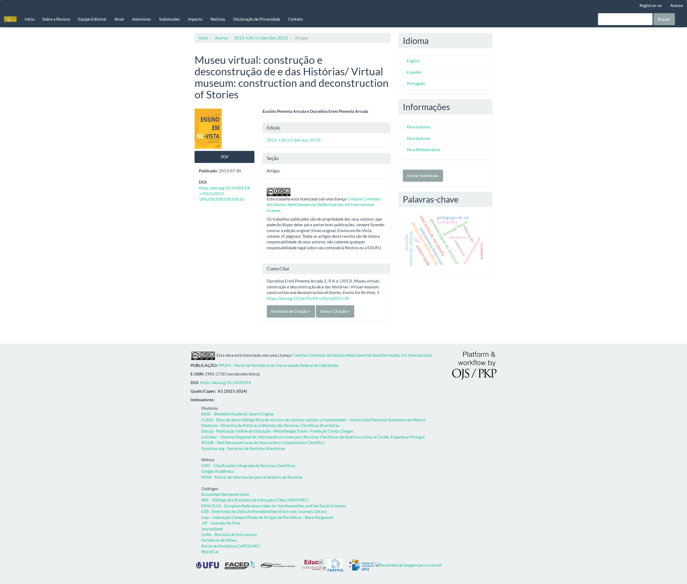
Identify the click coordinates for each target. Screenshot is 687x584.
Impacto (195, 19)
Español (414, 72)
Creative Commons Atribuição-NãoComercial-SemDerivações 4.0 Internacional (362, 355)
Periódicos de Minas (219, 540)
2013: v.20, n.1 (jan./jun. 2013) (261, 37)
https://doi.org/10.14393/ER (225, 382)
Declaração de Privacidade (256, 19)
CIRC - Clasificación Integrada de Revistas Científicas (248, 465)
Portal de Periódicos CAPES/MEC (230, 546)
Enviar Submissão (422, 175)
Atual (119, 19)
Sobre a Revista (56, 19)
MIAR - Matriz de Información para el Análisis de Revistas (252, 477)
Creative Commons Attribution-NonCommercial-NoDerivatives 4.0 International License (324, 204)
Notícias (217, 19)
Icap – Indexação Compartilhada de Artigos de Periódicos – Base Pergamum (267, 517)
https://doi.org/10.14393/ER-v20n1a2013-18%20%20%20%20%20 (224, 193)
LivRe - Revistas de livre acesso (229, 534)
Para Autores (418, 138)
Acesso (676, 5)
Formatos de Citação (289, 311)
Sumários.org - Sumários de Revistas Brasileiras (243, 448)
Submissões (169, 19)
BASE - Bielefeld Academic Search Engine (237, 413)
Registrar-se (651, 5)
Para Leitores (419, 126)
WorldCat (210, 551)
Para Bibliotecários (424, 149)
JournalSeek (212, 528)
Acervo (221, 37)
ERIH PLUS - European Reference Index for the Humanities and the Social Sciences (273, 505)
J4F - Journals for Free (220, 522)
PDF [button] (224, 156)
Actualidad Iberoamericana (225, 494)
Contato (295, 19)
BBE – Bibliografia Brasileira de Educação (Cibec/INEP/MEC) (255, 499)
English (413, 60)
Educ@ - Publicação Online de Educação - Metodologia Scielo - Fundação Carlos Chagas (277, 431)
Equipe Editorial (92, 19)
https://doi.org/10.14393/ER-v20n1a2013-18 (308, 298)
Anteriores (141, 19)
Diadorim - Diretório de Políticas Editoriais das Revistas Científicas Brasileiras (270, 425)
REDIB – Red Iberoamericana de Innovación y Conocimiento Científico (262, 442)
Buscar (664, 19)
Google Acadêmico (217, 471)
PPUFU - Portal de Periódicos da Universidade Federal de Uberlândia (278, 365)
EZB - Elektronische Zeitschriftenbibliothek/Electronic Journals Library (264, 511)
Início (29, 19)
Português (416, 83)
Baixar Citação (334, 311)
